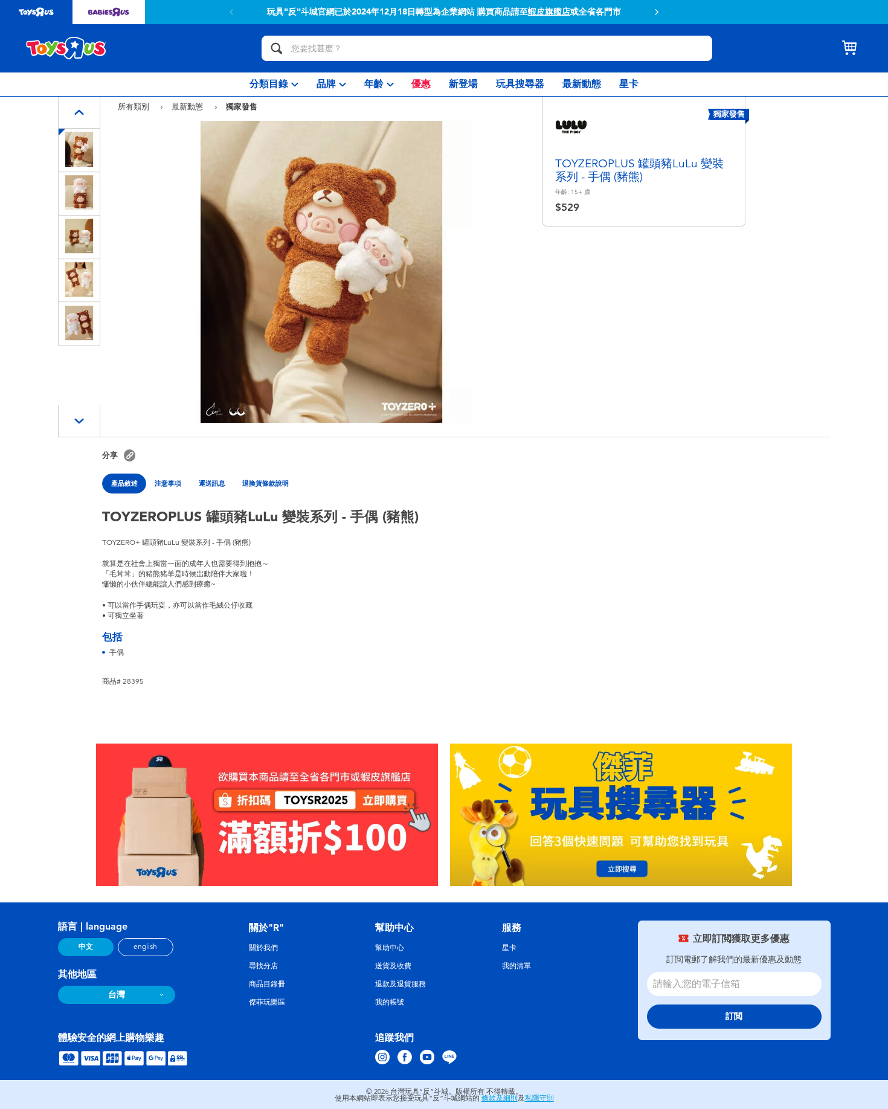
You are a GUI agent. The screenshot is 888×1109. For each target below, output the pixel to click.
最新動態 (188, 106)
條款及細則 (499, 1098)
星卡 (509, 947)
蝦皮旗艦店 (549, 12)
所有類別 (135, 106)
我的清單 (516, 966)
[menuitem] (273, 84)
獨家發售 (241, 106)
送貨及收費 (393, 966)
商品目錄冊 (267, 984)
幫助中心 (389, 947)
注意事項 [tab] (168, 483)
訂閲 (734, 1016)
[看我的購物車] (849, 48)
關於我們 (263, 947)
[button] (656, 12)
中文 (86, 946)
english (145, 946)
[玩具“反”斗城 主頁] (66, 48)
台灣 (116, 994)
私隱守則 (539, 1098)
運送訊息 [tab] (212, 483)
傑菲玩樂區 (267, 1002)
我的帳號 (389, 1002)
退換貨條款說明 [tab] (265, 483)
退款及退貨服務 (400, 984)
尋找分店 (263, 966)
